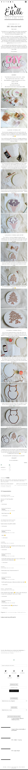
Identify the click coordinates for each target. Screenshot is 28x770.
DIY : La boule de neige (21, 484)
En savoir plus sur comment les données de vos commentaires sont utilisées (13, 652)
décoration (14, 479)
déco (3, 479)
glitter (11, 480)
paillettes (6, 481)
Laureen (3, 542)
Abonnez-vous (14, 690)
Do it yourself (6, 480)
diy (1, 480)
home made (21, 480)
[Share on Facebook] (6, 477)
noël (2, 481)
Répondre (4, 504)
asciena (3, 566)
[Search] (12, 1)
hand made (16, 480)
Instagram (22, 452)
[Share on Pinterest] (8, 477)
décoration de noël (22, 479)
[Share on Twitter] (7, 477)
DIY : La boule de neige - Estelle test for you (16, 612)
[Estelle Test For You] (14, 10)
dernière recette (16, 42)
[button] (26, 1)
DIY (19, 24)
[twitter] (1, 1)
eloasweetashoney (5, 495)
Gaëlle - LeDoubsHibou (6, 588)
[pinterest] (8, 1)
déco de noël (8, 479)
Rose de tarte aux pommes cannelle (7, 485)
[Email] (10, 1)
